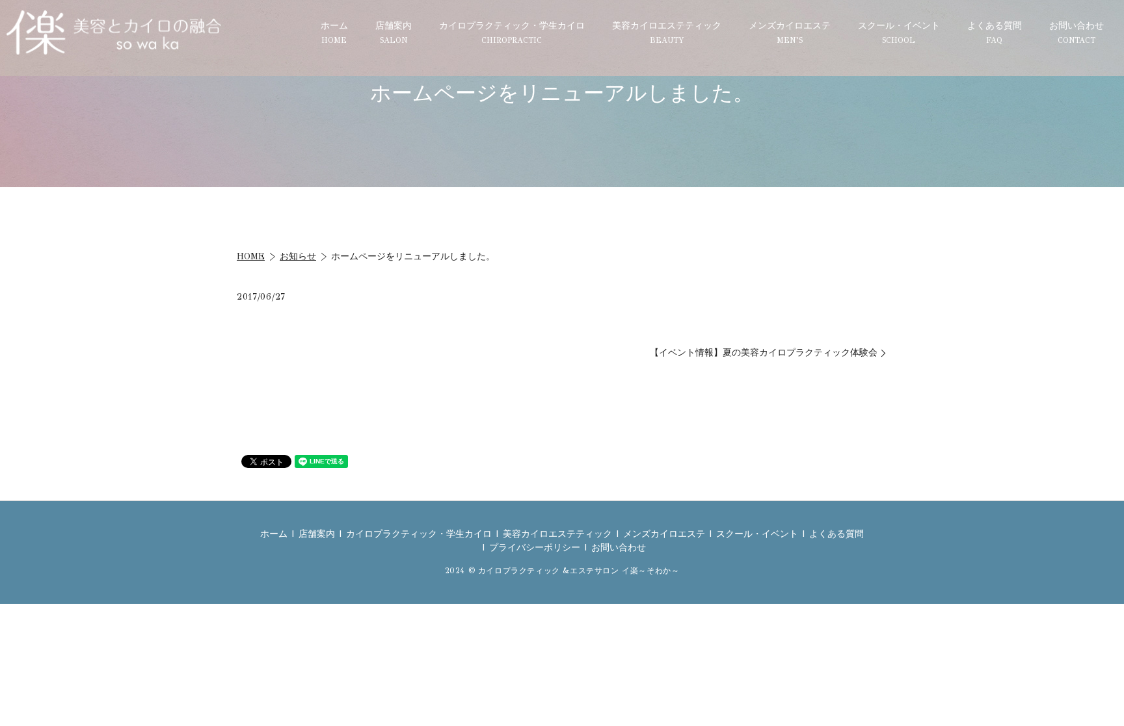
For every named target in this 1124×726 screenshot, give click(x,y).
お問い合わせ (1076, 32)
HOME (251, 256)
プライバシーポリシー (534, 547)
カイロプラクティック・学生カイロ (512, 32)
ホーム (334, 32)
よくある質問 (994, 32)
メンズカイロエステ (790, 32)
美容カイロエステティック (666, 32)
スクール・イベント (899, 32)
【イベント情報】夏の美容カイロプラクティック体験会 (763, 352)
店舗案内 (393, 32)
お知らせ (298, 256)
